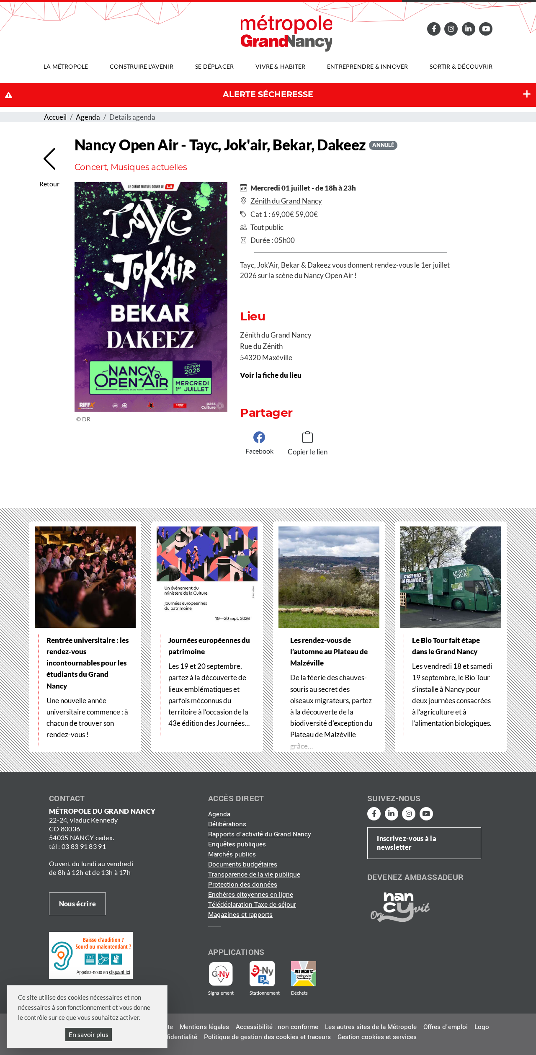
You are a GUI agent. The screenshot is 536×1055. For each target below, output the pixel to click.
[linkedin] (469, 28)
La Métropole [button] (66, 66)
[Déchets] (303, 973)
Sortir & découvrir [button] (461, 66)
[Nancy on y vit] (398, 906)
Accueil (55, 117)
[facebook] (434, 28)
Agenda (88, 117)
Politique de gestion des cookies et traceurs (267, 1037)
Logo (481, 1027)
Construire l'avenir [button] (141, 66)
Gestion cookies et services (377, 1037)
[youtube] (486, 28)
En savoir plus (88, 1034)
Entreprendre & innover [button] (367, 66)
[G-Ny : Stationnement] (268, 973)
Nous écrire (77, 904)
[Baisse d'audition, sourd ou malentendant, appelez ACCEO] (91, 955)
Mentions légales (204, 1027)
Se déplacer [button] (214, 66)
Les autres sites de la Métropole (371, 1027)
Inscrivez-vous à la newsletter (406, 842)
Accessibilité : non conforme (277, 1027)
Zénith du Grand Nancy (286, 200)
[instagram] (451, 28)
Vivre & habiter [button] (280, 66)
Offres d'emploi (445, 1027)
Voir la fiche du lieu (271, 375)
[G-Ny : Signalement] (224, 973)
